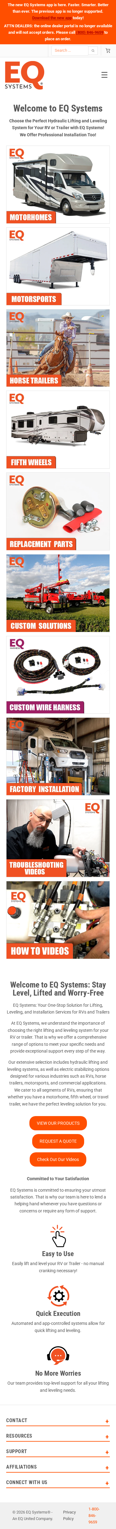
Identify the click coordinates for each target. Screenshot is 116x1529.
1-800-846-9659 (94, 1515)
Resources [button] (19, 1436)
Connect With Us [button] (27, 1482)
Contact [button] (17, 1420)
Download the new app (52, 17)
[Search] (93, 50)
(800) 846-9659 (89, 32)
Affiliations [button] (21, 1467)
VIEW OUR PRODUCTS (58, 1123)
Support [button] (16, 1451)
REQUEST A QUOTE (58, 1141)
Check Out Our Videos (58, 1159)
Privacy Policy (69, 1515)
